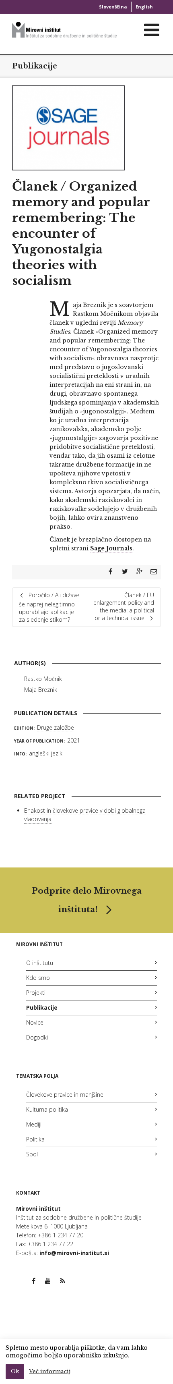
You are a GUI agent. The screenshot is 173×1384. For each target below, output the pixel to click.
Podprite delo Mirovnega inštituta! (87, 900)
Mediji (33, 1124)
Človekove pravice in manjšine (64, 1094)
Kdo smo (38, 977)
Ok (15, 1371)
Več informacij (49, 1371)
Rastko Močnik (43, 679)
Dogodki (37, 1037)
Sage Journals (111, 548)
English (144, 7)
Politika (35, 1139)
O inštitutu (39, 963)
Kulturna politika (47, 1109)
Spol (32, 1154)
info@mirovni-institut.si (74, 1253)
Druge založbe (55, 727)
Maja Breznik (40, 689)
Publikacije (34, 66)
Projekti (35, 992)
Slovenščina (113, 7)
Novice (34, 1022)
